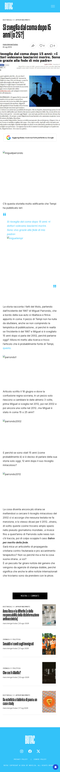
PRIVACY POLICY (21, 759)
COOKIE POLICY (40, 759)
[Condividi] (33, 46)
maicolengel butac (10, 44)
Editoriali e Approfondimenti (16, 607)
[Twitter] (38, 751)
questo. (7, 348)
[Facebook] (30, 751)
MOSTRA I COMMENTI (30, 596)
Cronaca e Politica (11, 639)
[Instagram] (21, 751)
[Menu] (53, 6)
